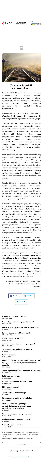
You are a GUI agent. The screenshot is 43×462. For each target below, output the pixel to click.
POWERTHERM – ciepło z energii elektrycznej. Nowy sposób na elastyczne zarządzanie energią (21, 363)
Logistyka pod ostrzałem (12, 425)
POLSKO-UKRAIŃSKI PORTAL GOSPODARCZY (21, 23)
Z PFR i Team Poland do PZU (14, 338)
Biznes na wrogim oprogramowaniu (17, 414)
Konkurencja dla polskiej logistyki (16, 419)
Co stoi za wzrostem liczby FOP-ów (17, 382)
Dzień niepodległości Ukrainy (14, 316)
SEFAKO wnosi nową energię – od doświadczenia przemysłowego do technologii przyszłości (16, 406)
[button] (21, 48)
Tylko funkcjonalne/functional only (21, 451)
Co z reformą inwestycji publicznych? (18, 322)
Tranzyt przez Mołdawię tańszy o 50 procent (21, 371)
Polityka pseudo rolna (11, 376)
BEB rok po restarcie (11, 387)
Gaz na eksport (8, 355)
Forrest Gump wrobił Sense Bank (16, 333)
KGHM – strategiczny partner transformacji (20, 327)
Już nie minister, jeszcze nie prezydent (18, 344)
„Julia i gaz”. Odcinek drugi (14, 393)
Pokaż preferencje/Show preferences (21, 457)
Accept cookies (22, 445)
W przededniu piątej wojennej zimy (17, 398)
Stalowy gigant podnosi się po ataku (17, 349)
